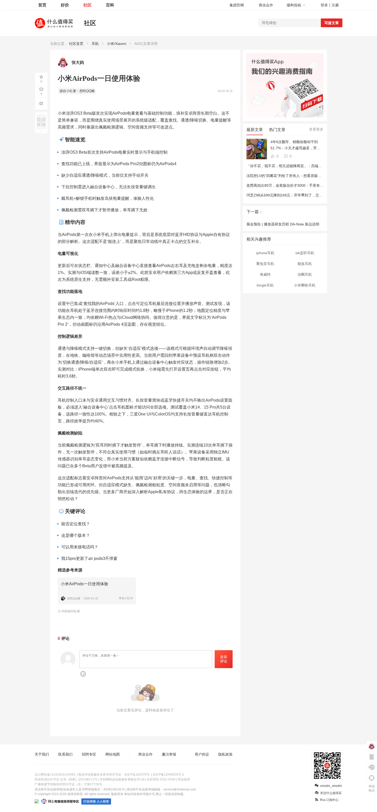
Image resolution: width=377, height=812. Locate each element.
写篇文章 (331, 23)
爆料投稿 (294, 5)
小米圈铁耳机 (304, 285)
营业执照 (184, 779)
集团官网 (237, 5)
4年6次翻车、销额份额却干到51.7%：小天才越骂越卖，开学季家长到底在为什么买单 (295, 145)
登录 (324, 5)
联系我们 (65, 754)
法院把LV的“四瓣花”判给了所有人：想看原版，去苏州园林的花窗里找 (301, 176)
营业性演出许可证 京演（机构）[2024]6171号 (66, 779)
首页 (42, 5)
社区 (87, 5)
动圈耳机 (304, 274)
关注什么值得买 (331, 793)
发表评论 (223, 659)
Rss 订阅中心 (329, 800)
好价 (65, 5)
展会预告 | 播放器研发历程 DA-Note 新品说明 (282, 224)
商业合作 (266, 5)
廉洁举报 (169, 754)
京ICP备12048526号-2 (168, 774)
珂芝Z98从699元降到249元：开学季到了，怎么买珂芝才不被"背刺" (300, 195)
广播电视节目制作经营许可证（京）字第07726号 (68, 784)
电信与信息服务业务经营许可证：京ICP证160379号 (114, 774)
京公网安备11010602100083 (55, 774)
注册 (335, 5)
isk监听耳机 (304, 253)
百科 (110, 5)
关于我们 (42, 754)
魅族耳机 (304, 264)
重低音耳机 (265, 264)
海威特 (265, 274)
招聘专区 (89, 754)
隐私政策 (225, 754)
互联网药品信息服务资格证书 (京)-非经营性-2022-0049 (137, 779)
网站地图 (112, 754)
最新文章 (254, 129)
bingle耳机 (265, 285)
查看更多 (316, 129)
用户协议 (202, 754)
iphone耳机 (265, 253)
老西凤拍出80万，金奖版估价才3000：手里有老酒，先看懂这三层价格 (302, 185)
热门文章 (277, 129)
